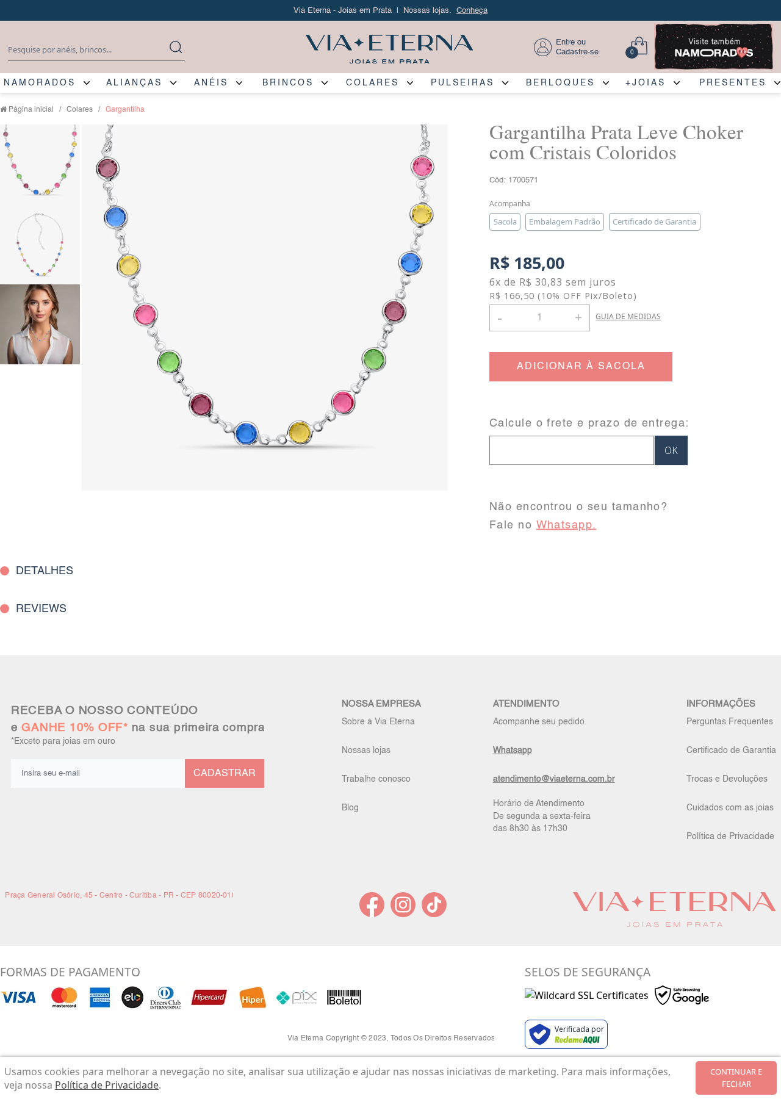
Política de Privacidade (730, 836)
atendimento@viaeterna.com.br (554, 779)
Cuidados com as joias (730, 808)
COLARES (372, 83)
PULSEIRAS (462, 83)
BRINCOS (288, 83)
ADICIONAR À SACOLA (581, 367)
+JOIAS (645, 83)
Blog (350, 808)
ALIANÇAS (134, 83)
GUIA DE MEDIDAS (628, 316)
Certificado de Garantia (731, 750)
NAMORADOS (40, 83)
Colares (80, 110)
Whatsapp (512, 750)
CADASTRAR (224, 774)
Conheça (472, 11)
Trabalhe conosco (376, 779)
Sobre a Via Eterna (378, 722)
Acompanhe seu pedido (539, 722)
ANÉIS (211, 83)
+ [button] (578, 316)
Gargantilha (125, 110)
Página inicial (31, 110)
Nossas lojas (366, 750)
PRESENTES (732, 83)
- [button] (499, 317)
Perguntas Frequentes (729, 722)
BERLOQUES (560, 83)
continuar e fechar (736, 1077)
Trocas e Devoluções (727, 779)
